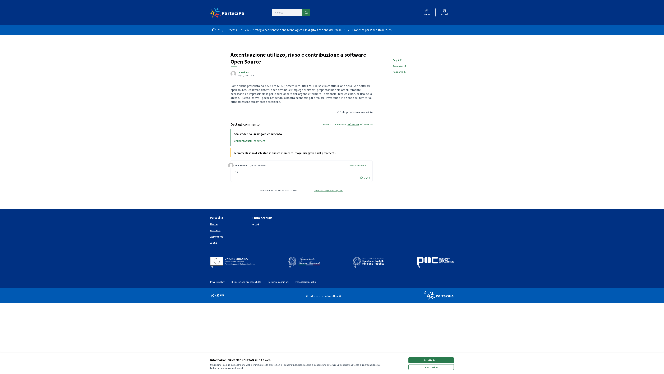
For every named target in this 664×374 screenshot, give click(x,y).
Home (214, 224)
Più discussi (366, 124)
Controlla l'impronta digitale (328, 190)
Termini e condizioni (278, 281)
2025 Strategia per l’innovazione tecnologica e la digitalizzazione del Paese (293, 30)
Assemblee (216, 236)
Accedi (256, 224)
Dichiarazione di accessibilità (246, 281)
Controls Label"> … (359, 165)
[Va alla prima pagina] (229, 12)
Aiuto (213, 242)
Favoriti (327, 124)
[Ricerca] (306, 12)
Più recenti (340, 124)
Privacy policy (217, 281)
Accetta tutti (431, 360)
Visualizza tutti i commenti (250, 141)
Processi (232, 30)
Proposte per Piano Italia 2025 (371, 30)
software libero (333, 296)
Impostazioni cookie (306, 281)
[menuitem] (229, 224)
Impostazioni (431, 367)
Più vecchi (353, 124)
